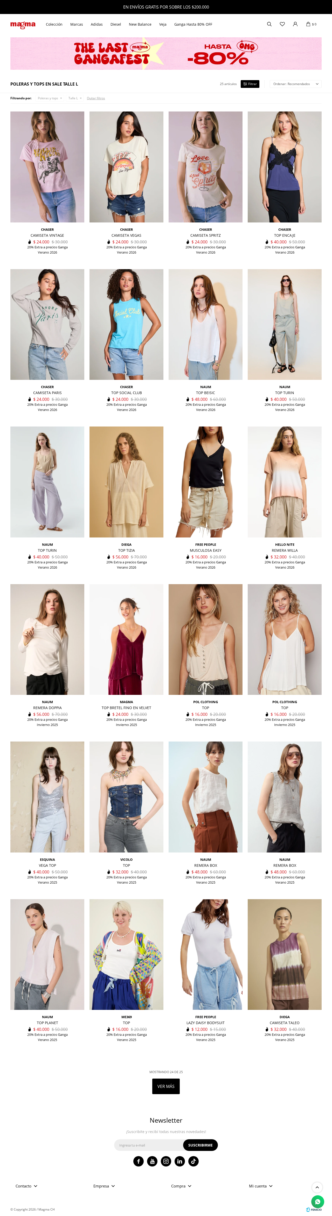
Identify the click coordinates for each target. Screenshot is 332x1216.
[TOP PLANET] (47, 954)
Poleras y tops (48, 98)
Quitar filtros (96, 98)
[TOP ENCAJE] (285, 166)
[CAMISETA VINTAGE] (47, 166)
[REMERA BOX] (206, 797)
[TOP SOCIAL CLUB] (126, 324)
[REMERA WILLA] (285, 482)
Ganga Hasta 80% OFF (193, 24)
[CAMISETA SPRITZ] (206, 166)
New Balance (140, 24)
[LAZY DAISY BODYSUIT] (206, 954)
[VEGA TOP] (47, 797)
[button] (269, 24)
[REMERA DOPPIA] (47, 639)
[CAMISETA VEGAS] (126, 166)
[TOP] (206, 639)
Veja (163, 24)
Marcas (76, 24)
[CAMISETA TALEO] (285, 954)
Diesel (115, 24)
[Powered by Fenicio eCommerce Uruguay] (314, 1209)
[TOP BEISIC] (206, 324)
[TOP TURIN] (285, 324)
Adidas (97, 24)
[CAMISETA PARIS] (47, 324)
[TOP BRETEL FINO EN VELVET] (126, 639)
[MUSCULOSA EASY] (206, 482)
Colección (54, 24)
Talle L (73, 98)
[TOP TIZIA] (126, 482)
